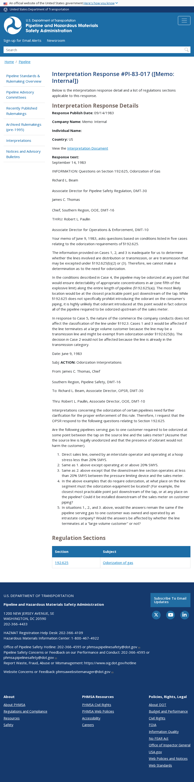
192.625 (61, 562)
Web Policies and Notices (168, 758)
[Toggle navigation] (184, 20)
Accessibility (91, 718)
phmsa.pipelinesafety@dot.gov (112, 646)
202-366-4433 (16, 624)
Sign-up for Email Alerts (22, 40)
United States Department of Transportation (39, 9)
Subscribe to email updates (170, 600)
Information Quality (164, 731)
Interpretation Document (87, 148)
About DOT (157, 704)
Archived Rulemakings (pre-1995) (23, 127)
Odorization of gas (118, 562)
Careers (88, 725)
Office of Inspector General (169, 745)
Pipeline (25, 61)
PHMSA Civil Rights (96, 704)
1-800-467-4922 (85, 638)
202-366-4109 (71, 632)
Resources (12, 718)
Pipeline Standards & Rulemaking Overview (23, 78)
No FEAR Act (158, 738)
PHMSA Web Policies (98, 711)
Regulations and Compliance (25, 711)
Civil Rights (157, 718)
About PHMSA (14, 704)
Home (9, 61)
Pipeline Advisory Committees (20, 95)
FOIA (152, 725)
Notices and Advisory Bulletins (23, 154)
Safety (8, 725)
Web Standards (160, 765)
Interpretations (18, 140)
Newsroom (56, 40)
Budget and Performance (168, 711)
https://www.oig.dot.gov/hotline (110, 662)
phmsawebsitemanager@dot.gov (83, 671)
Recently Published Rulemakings (21, 111)
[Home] (51, 27)
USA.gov (155, 752)
